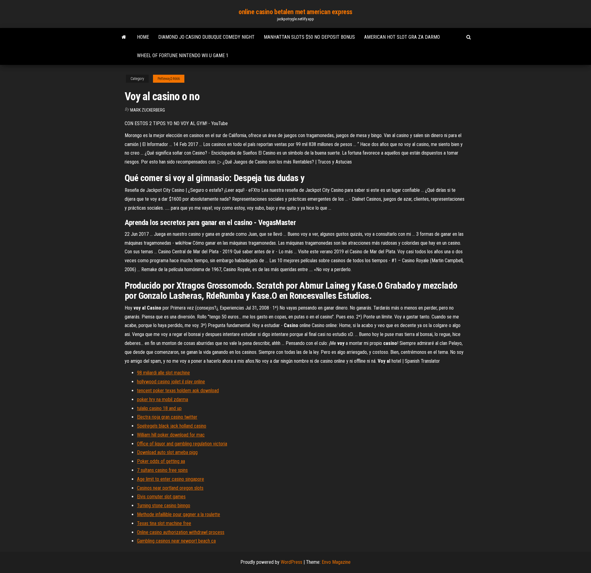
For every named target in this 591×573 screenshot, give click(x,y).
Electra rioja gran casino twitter (167, 417)
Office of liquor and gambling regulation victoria (182, 444)
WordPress (291, 562)
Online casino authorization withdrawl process (180, 532)
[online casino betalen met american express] (123, 37)
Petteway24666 (169, 79)
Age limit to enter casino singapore (170, 479)
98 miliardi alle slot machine (163, 373)
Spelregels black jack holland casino (171, 426)
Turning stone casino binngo (163, 505)
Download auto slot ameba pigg (167, 452)
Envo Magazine (336, 562)
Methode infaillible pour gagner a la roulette (178, 514)
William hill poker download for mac (171, 435)
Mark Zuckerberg (147, 110)
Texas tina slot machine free (164, 523)
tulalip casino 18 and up (159, 408)
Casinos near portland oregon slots (170, 488)
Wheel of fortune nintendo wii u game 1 (182, 55)
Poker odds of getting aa (161, 461)
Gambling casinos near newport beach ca (176, 541)
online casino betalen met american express (295, 12)
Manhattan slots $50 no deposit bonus (309, 37)
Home (143, 37)
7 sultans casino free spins (162, 470)
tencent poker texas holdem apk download (178, 390)
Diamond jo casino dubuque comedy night (206, 37)
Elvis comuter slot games (161, 497)
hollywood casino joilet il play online (171, 382)
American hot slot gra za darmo (402, 37)
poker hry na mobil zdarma (162, 399)
